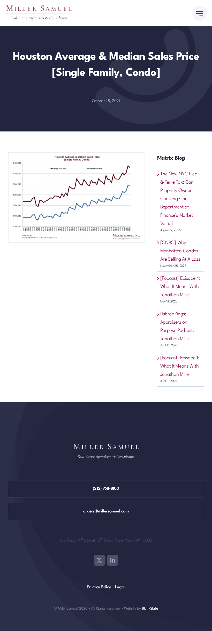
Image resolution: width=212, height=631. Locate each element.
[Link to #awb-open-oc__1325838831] (199, 13)
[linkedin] (112, 560)
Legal (120, 587)
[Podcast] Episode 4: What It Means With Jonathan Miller (180, 286)
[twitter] (99, 560)
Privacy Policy (99, 587)
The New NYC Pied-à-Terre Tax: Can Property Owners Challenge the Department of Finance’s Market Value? (179, 199)
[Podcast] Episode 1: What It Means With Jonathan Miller (179, 366)
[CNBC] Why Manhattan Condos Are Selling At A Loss (180, 251)
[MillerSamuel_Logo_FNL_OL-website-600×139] (38, 7)
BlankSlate (150, 608)
